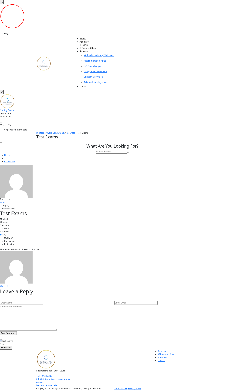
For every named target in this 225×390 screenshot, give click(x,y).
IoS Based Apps (92, 66)
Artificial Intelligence (95, 82)
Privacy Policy (134, 388)
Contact (83, 86)
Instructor (5, 199)
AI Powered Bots (88, 48)
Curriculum (9, 241)
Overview (8, 237)
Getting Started (7, 110)
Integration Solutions (95, 71)
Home (83, 38)
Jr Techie (84, 44)
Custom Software (93, 76)
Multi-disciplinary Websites (99, 55)
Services (84, 51)
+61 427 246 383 (44, 375)
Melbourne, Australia (46, 385)
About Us (84, 41)
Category (4, 205)
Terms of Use (120, 388)
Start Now (6, 347)
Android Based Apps (95, 60)
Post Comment (8, 333)
